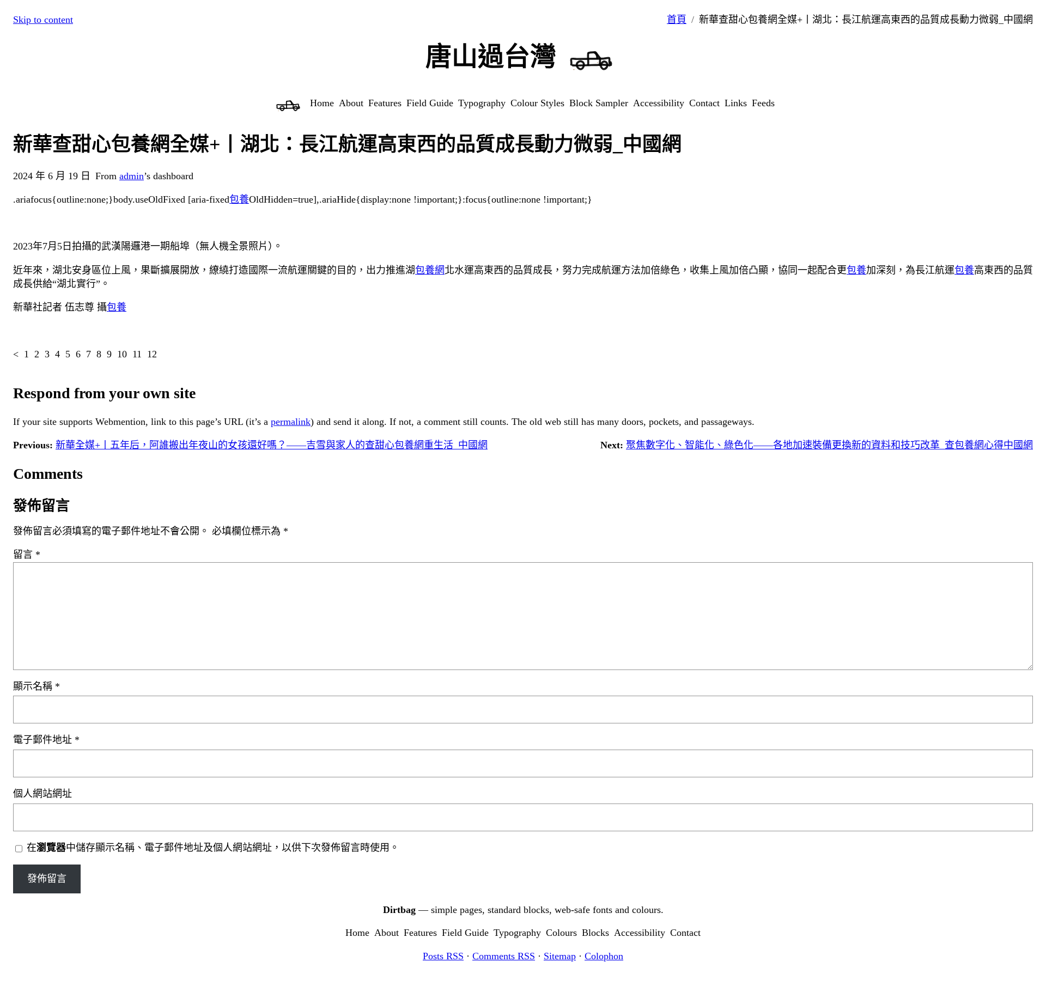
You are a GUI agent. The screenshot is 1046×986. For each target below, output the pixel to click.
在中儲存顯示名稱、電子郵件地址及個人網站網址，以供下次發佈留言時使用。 (213, 847)
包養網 (430, 270)
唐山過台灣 (490, 56)
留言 (26, 554)
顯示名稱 (36, 686)
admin (131, 176)
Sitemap (560, 956)
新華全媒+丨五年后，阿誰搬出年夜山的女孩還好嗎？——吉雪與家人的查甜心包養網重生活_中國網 (272, 445)
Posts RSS (443, 956)
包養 (239, 199)
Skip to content (43, 19)
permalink (291, 421)
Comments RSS (503, 956)
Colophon (604, 956)
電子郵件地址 (46, 739)
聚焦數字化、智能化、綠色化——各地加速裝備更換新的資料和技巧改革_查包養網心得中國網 (829, 445)
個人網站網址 (42, 793)
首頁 (676, 19)
